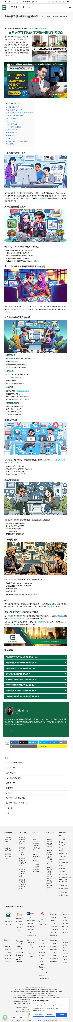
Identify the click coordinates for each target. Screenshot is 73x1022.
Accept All (61, 1014)
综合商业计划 (13, 361)
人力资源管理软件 (23, 391)
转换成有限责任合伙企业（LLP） (22, 851)
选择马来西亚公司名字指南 (8, 848)
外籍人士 (9, 793)
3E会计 (61, 616)
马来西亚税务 (11, 768)
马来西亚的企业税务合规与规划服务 (36, 868)
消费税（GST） (11, 783)
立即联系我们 (40, 622)
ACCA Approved (65, 930)
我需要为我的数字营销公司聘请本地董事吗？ (21, 691)
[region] (49, 1008)
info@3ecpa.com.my (12, 1)
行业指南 (9, 788)
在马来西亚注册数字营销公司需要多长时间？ (21, 679)
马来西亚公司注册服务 (16, 618)
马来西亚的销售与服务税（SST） (18, 803)
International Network (8, 923)
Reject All (50, 1014)
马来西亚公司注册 (15, 377)
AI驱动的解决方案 (41, 198)
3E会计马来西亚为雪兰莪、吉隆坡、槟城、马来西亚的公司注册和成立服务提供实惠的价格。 (49, 879)
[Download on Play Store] (64, 894)
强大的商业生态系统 (23, 309)
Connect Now (10, 731)
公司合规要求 (11, 773)
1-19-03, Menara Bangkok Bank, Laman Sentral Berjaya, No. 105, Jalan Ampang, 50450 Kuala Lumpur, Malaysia (63, 853)
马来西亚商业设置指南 (14, 763)
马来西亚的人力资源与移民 (15, 798)
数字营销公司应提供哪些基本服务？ (18, 674)
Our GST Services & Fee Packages (36, 857)
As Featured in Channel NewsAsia (42, 923)
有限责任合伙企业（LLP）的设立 (22, 872)
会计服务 (34, 594)
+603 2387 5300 (26, 1)
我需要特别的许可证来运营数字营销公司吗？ (21, 663)
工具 (7, 813)
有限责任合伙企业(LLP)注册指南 (22, 840)
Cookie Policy (41, 1010)
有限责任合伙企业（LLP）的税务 (22, 862)
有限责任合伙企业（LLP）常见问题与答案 (22, 884)
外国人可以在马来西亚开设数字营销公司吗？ (21, 668)
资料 (6, 758)
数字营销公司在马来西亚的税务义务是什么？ (21, 685)
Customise (38, 1014)
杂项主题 (9, 808)
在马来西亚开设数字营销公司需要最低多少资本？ (22, 657)
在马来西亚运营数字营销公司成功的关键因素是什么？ (24, 696)
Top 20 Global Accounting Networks (54, 956)
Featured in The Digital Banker (65, 958)
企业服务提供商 (59, 460)
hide (21, 104)
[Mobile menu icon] (69, 7)
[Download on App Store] (64, 887)
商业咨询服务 (51, 607)
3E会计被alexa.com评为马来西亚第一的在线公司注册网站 (49, 856)
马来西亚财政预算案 (13, 778)
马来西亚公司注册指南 (8, 856)
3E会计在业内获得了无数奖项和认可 (49, 843)
